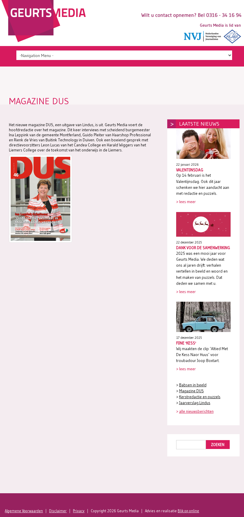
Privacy (79, 511)
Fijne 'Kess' (186, 343)
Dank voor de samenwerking (203, 247)
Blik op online (188, 511)
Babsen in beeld (193, 385)
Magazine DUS (191, 390)
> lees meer (186, 201)
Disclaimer (58, 511)
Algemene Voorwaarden (24, 511)
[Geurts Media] (45, 40)
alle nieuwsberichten (196, 411)
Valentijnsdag (189, 169)
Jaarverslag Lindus (194, 402)
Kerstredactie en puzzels (199, 396)
